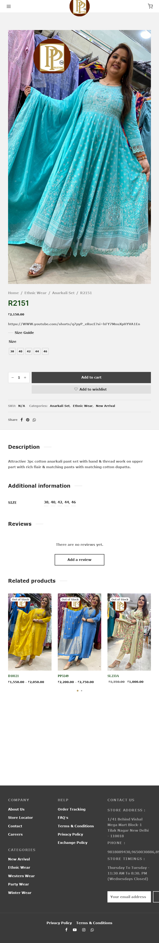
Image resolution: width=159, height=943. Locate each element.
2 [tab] (81, 690)
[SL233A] (129, 632)
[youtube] (74, 930)
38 (46, 502)
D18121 (13, 676)
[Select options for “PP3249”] (79, 661)
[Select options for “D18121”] (30, 661)
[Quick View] (39, 661)
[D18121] (30, 632)
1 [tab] (77, 691)
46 (73, 502)
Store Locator (20, 817)
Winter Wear (19, 893)
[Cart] (150, 6)
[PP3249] (79, 632)
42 (60, 502)
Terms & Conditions (76, 826)
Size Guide (24, 332)
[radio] (12, 351)
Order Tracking (72, 809)
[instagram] (84, 930)
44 (66, 502)
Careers (15, 834)
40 (53, 502)
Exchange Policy (72, 842)
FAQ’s (63, 817)
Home (13, 293)
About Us (16, 809)
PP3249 (63, 676)
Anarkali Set (63, 293)
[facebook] (66, 930)
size (12, 341)
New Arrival (105, 406)
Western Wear (21, 876)
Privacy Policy (70, 834)
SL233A (113, 676)
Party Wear (18, 884)
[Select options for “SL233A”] (129, 661)
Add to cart (91, 377)
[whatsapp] (92, 930)
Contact (15, 826)
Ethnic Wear (35, 293)
